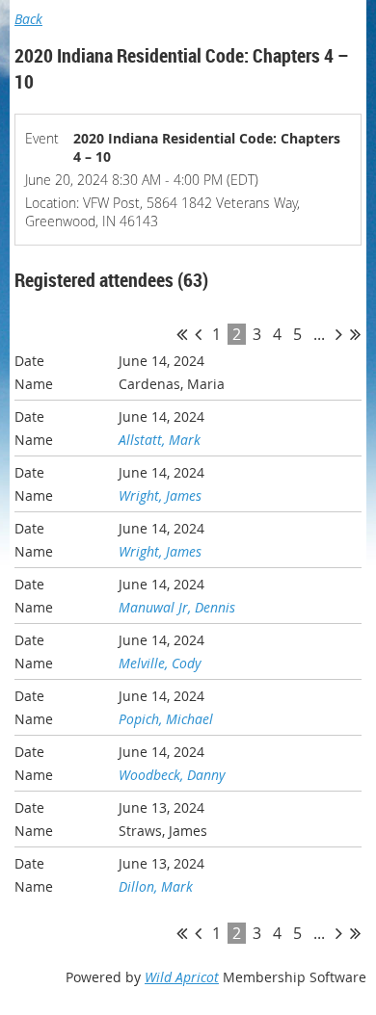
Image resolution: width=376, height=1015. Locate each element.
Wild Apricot (182, 977)
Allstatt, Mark (160, 439)
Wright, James (160, 495)
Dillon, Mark (156, 886)
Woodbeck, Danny (172, 775)
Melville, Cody (160, 663)
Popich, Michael (166, 719)
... (319, 334)
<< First (182, 334)
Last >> (355, 334)
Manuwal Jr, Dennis (177, 607)
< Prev (198, 334)
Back (28, 19)
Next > (339, 334)
